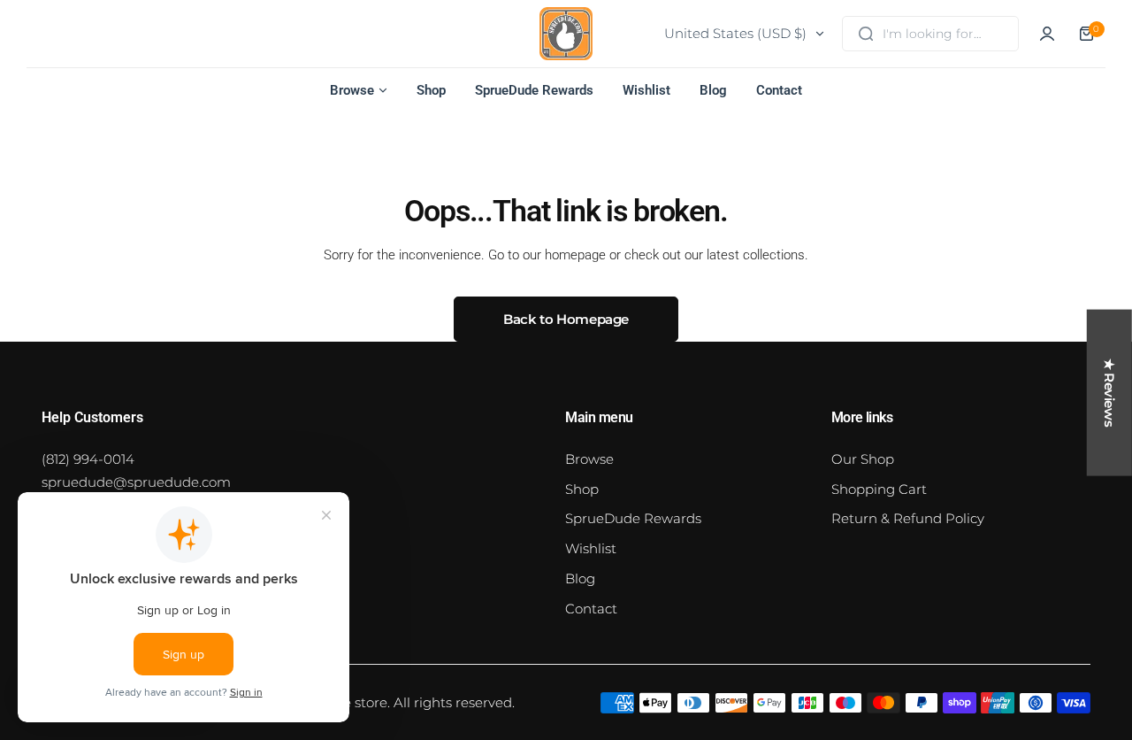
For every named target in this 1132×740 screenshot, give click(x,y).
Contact (591, 608)
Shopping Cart (879, 489)
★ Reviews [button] (1109, 393)
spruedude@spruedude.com (136, 482)
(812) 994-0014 (88, 459)
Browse (589, 459)
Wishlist (590, 548)
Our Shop (862, 459)
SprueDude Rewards (633, 518)
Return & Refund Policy (907, 518)
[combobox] (930, 33)
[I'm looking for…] (865, 33)
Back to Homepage (566, 319)
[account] (1047, 33)
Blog (580, 578)
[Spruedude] (566, 33)
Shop (582, 489)
